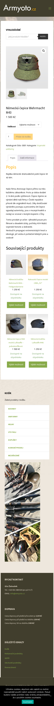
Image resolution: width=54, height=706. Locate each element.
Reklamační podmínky (14, 653)
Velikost (11, 126)
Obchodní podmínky (13, 662)
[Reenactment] (19, 8)
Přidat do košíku (23, 136)
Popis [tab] (12, 157)
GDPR (7, 658)
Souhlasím (27, 702)
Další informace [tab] (27, 157)
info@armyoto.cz (17, 593)
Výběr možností (16, 305)
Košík (7, 649)
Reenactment (10, 667)
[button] (43, 50)
